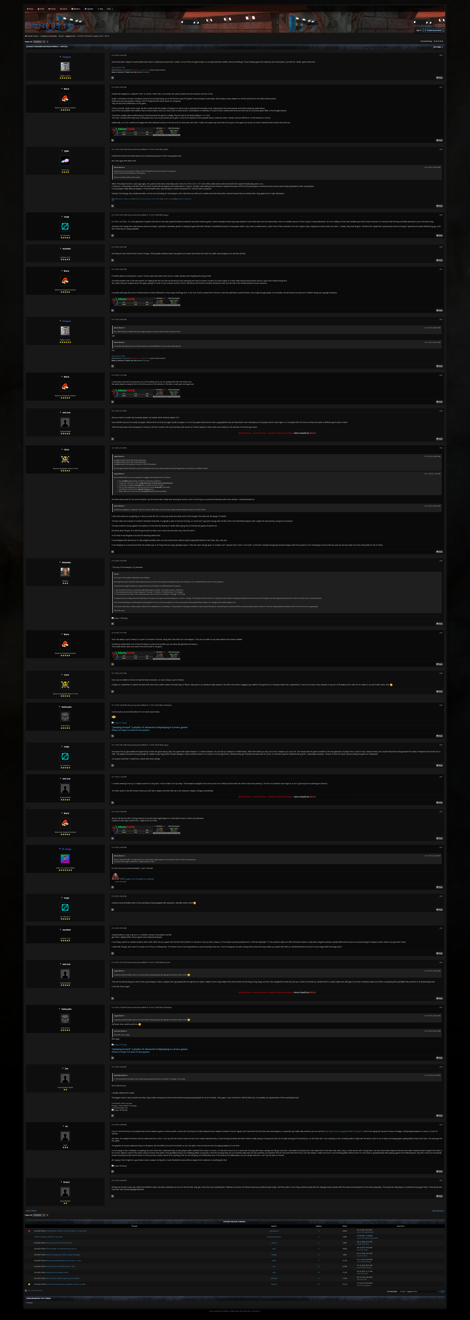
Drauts (66, 1182)
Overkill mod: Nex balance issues (56, 1272)
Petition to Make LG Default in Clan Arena (48, 1237)
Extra (109, 9)
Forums (53, 9)
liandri (158, 199)
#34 (441, 411)
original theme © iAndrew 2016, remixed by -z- (245, 1311)
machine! (67, 249)
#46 (441, 962)
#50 (441, 1180)
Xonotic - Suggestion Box (67, 36)
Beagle (274, 1255)
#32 (441, 319)
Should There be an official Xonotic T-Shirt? (60, 1266)
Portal (41, 9)
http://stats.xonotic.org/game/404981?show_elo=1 (344, 1131)
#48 (441, 1067)
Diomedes (66, 562)
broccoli (143, 199)
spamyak (274, 1278)
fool (365, 1256)
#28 (441, 149)
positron (148, 199)
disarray (120, 199)
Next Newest (438, 1211)
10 (319, 1284)
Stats (113, 200)
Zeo (66, 1069)
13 (319, 1266)
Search (64, 9)
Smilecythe (66, 707)
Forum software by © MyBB (218, 1311)
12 (319, 1272)
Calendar (90, 9)
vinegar (125, 199)
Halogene (367, 1285)
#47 (441, 1007)
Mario (66, 89)
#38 (441, 673)
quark (171, 199)
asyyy (66, 217)
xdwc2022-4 (188, 199)
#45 (441, 928)
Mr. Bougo (367, 1262)
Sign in (418, 30)
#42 (441, 812)
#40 (441, 745)
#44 (441, 896)
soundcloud (126, 70)
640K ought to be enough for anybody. (137, 879)
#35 (441, 448)
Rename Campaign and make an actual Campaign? (63, 1255)
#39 (441, 705)
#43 (441, 847)
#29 (441, 215)
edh (365, 1279)
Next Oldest (32, 1211)
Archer (274, 1261)
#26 (441, 55)
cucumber (166, 199)
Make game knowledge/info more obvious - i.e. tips (63, 1261)
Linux (117, 882)
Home (31, 9)
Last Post (360, 1232)
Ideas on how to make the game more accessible (62, 1278)
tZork (66, 450)
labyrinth (137, 199)
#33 (441, 375)
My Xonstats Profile (118, 68)
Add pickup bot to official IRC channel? (58, 1243)
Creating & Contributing (48, 36)
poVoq (274, 1243)
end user (67, 413)
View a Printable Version (35, 1290)
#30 (441, 247)
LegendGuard (274, 1231)
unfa (274, 1272)
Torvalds (123, 882)
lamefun (274, 1284)
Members (76, 9)
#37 (441, 633)
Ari (66, 1126)
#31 (441, 269)
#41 (441, 777)
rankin (153, 199)
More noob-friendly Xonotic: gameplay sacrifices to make (65, 1284)
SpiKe (66, 151)
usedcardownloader (274, 1237)
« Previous (37, 42)
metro (130, 199)
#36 (441, 561)
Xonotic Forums (32, 36)
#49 (441, 1125)
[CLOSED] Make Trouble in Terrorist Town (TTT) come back (65, 1231)
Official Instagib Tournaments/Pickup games (60, 1249)
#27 (441, 87)
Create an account (434, 30)
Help (101, 9)
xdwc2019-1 (181, 199)
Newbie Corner (143, 72)
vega (274, 1249)
